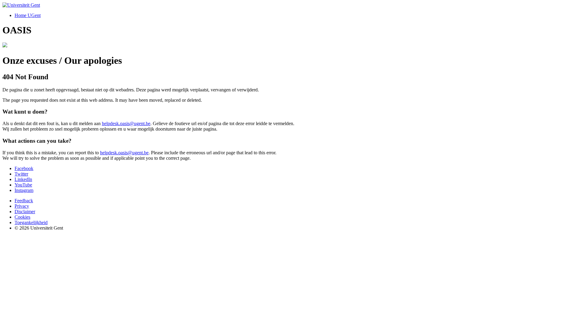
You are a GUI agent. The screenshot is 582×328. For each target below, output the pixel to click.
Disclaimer (25, 211)
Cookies (22, 217)
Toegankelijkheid (31, 222)
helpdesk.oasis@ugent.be (126, 123)
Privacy (22, 206)
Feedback (24, 200)
